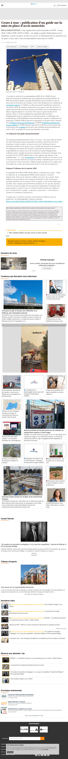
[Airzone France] (44, 729)
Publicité (3, 746)
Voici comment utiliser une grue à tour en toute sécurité (28, 233)
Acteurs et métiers (42, 46)
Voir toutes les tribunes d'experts (34, 594)
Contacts (3, 744)
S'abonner (34, 555)
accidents (22, 127)
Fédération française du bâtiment (22, 123)
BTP (32, 46)
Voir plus (34, 553)
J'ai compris (10, 752)
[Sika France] (34, 729)
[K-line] (24, 729)
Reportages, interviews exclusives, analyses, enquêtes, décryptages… (27, 242)
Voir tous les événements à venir (34, 715)
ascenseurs (30, 157)
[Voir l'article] (64, 325)
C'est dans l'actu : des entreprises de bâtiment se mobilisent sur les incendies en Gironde (22, 324)
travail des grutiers (13, 105)
